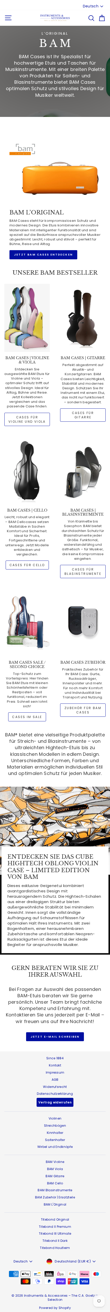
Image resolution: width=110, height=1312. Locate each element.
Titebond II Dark (55, 1240)
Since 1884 (55, 1058)
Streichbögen (55, 1125)
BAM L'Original (55, 1204)
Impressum (55, 1072)
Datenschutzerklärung (55, 1093)
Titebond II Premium (55, 1226)
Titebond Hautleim (55, 1248)
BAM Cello (55, 1183)
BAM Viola (55, 1169)
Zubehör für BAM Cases (82, 710)
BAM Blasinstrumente (55, 1190)
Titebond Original (55, 1219)
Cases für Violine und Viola (27, 419)
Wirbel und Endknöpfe (55, 1147)
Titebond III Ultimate (55, 1233)
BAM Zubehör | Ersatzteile (55, 1197)
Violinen (55, 1118)
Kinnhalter (55, 1133)
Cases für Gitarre (83, 415)
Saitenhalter (55, 1140)
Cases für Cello (27, 565)
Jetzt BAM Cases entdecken (43, 254)
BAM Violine (55, 1162)
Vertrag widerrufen (55, 1102)
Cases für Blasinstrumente (82, 571)
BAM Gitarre (55, 1176)
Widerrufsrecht (55, 1087)
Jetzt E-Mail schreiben (55, 1037)
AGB (55, 1079)
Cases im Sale (27, 717)
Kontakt (55, 1065)
